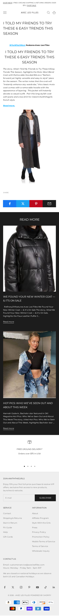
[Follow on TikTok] (45, 587)
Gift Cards (8, 537)
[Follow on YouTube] (37, 587)
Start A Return (10, 523)
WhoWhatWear (17, 45)
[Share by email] (49, 203)
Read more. (9, 105)
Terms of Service (40, 546)
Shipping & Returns (12, 518)
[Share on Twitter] (22, 203)
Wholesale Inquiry (41, 551)
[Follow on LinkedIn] (53, 587)
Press (34, 527)
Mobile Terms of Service (43, 541)
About (35, 513)
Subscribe (45, 498)
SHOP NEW (7, 3)
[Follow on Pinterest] (29, 587)
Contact (7, 513)
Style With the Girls (41, 523)
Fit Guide (7, 527)
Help (5, 532)
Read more (8, 321)
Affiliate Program (40, 518)
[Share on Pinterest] (36, 203)
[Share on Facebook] (9, 203)
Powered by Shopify (41, 595)
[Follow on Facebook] (4, 587)
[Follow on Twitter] (12, 587)
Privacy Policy (39, 532)
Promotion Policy (41, 537)
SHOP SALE (31, 5)
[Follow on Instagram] (21, 587)
